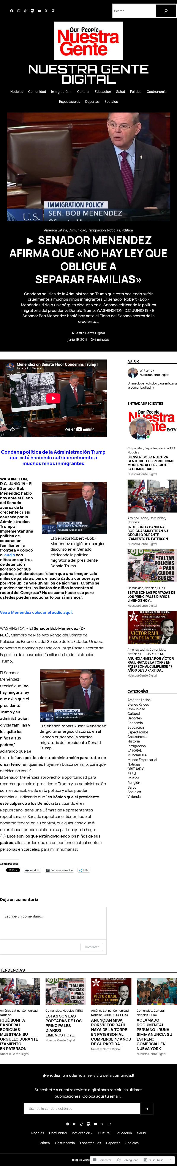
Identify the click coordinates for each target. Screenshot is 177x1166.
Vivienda (134, 796)
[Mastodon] (32, 11)
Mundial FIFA (167, 448)
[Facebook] (11, 11)
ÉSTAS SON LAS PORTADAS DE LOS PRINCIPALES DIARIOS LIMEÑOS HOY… (151, 597)
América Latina (55, 230)
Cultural (134, 713)
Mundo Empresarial (142, 760)
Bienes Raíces (138, 704)
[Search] (166, 11)
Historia (134, 741)
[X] (46, 11)
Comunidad (77, 230)
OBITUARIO (147, 654)
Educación (136, 727)
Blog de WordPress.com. (88, 1160)
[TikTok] (25, 11)
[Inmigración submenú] (71, 92)
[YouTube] (39, 11)
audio (9, 554)
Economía (135, 723)
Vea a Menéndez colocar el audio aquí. (36, 612)
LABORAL (135, 750)
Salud (132, 787)
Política (127, 230)
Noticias (113, 230)
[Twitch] (53, 11)
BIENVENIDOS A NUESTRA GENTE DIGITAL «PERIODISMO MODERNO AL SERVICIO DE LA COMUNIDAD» (151, 463)
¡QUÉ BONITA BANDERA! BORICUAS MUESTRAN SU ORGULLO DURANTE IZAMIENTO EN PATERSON (148, 533)
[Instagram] (18, 11)
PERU (161, 588)
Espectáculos (138, 732)
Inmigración (97, 230)
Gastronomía (137, 737)
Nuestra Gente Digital (88, 74)
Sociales (134, 792)
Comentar (91, 947)
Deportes (151, 448)
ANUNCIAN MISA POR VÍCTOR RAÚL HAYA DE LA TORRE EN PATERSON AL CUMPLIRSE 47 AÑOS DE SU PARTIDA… (151, 664)
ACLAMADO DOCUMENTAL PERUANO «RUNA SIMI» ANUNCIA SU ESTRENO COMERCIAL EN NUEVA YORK (154, 1034)
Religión (134, 782)
